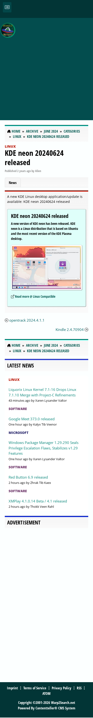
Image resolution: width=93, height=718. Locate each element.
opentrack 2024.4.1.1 (27, 320)
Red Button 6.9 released (28, 477)
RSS (79, 688)
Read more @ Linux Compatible (35, 296)
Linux (10, 146)
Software (18, 408)
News (13, 182)
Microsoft (18, 432)
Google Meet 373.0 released (32, 418)
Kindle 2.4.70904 (70, 329)
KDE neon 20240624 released (34, 157)
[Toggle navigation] (7, 7)
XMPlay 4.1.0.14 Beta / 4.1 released (38, 501)
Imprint (12, 688)
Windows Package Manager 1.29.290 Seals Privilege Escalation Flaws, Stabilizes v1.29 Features (43, 448)
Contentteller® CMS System (55, 708)
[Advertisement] (46, 66)
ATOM (46, 693)
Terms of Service (34, 688)
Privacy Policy (61, 688)
